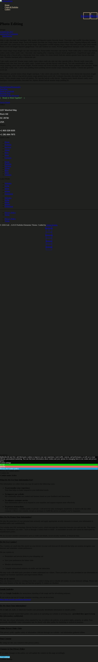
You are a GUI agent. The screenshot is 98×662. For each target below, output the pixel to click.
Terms (7, 215)
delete (7, 189)
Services (8, 147)
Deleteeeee (9, 194)
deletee (7, 191)
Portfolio (8, 145)
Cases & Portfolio (11, 7)
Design (2, 87)
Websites (8, 183)
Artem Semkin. (52, 225)
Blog (6, 153)
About (7, 150)
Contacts (8, 158)
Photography (16, 87)
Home (7, 5)
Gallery (7, 9)
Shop (7, 155)
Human (8, 87)
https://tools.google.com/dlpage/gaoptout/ (15, 599)
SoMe (7, 186)
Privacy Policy (10, 213)
